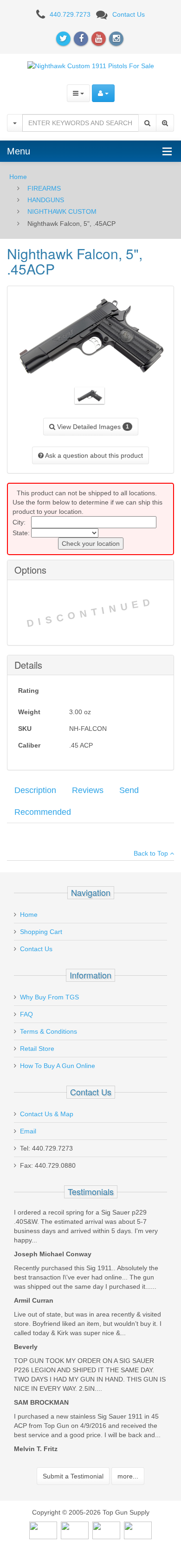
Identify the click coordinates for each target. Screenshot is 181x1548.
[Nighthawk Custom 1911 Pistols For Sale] (90, 65)
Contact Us (128, 14)
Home (18, 176)
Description (35, 790)
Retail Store (37, 1048)
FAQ (26, 1014)
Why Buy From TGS (49, 997)
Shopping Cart (41, 931)
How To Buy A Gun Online (57, 1065)
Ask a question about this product (93, 455)
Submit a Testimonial (73, 1476)
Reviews (87, 790)
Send (129, 790)
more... (127, 1476)
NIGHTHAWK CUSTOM (62, 211)
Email (28, 1131)
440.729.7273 (70, 14)
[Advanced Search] (165, 123)
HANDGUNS (45, 200)
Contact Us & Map (46, 1114)
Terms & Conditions (48, 1031)
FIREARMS (44, 188)
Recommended (42, 812)
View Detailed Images (92, 426)
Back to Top (152, 853)
